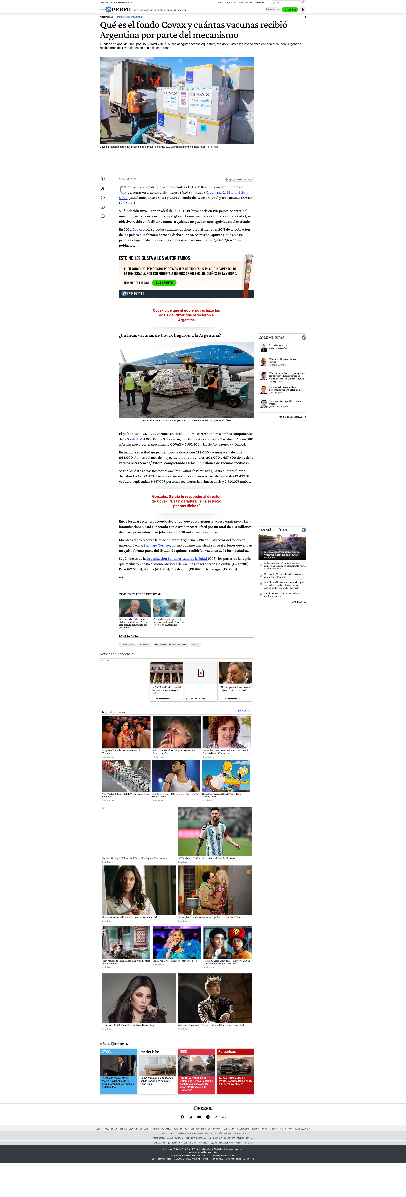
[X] (190, 1117)
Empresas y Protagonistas (236, 1129)
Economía (133, 1129)
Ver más (297, 602)
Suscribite (289, 9)
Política (160, 10)
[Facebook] (182, 1117)
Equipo (214, 1143)
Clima (168, 1129)
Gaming (282, 1129)
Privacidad (204, 1143)
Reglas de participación (230, 1143)
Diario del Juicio (302, 1129)
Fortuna (192, 1134)
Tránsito (247, 1143)
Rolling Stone (215, 1138)
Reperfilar (206, 1129)
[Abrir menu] (102, 9)
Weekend (182, 1134)
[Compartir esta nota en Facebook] (103, 178)
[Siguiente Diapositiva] (251, 685)
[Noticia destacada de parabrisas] (235, 1052)
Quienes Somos (175, 1143)
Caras (240, 3)
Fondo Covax (127, 645)
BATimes (227, 1134)
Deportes (178, 1129)
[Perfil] (119, 1044)
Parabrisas (203, 1134)
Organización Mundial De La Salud (170, 645)
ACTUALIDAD (106, 17)
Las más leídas (273, 530)
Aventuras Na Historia (195, 1138)
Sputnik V (134, 439)
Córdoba (195, 1129)
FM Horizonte (239, 1134)
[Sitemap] (224, 1117)
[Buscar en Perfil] (303, 2)
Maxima (249, 1138)
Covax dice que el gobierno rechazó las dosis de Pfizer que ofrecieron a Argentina (186, 315)
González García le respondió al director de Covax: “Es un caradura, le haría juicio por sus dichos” (186, 501)
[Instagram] (208, 1117)
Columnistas (271, 337)
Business (220, 3)
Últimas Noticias (143, 10)
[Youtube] (199, 1117)
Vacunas (144, 645)
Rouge (213, 1134)
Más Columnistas (291, 417)
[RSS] (216, 1117)
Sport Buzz (229, 1138)
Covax (137, 229)
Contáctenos (190, 1143)
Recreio (240, 1138)
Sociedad (182, 10)
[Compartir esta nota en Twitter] (103, 188)
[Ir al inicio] (118, 10)
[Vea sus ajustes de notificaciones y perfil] (303, 9)
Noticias (231, 3)
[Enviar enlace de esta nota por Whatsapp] (103, 198)
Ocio (187, 1129)
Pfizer (195, 645)
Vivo (291, 1129)
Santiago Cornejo (157, 545)
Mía (220, 1134)
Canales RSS (159, 1143)
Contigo (179, 1138)
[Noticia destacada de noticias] (118, 1052)
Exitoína (250, 3)
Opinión (171, 10)
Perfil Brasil (262, 3)
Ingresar (274, 9)
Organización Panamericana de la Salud (177, 558)
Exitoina (273, 1129)
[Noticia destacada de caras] (196, 1052)
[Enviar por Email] (103, 207)
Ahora (99, 1129)
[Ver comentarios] (303, 18)
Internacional (157, 1129)
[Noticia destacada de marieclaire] (157, 1052)
